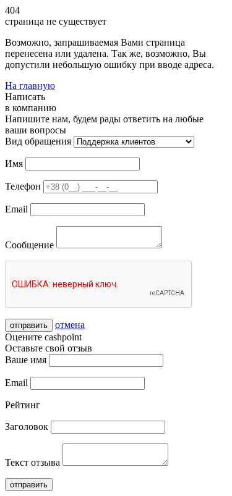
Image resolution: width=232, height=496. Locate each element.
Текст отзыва (32, 462)
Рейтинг (22, 405)
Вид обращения (38, 141)
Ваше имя (25, 360)
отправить (29, 325)
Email (16, 209)
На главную (30, 85)
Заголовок (26, 426)
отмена (70, 324)
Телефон (23, 186)
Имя (14, 163)
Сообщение (29, 245)
